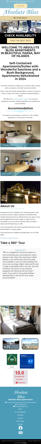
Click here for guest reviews (9, 238)
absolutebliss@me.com (21, 406)
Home (20, 409)
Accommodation (20, 412)
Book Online (20, 421)
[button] (1, 26)
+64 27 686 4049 (21, 3)
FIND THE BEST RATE (20, 40)
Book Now (20, 6)
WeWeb (24, 443)
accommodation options (21, 99)
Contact (20, 424)
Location (20, 418)
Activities (20, 415)
